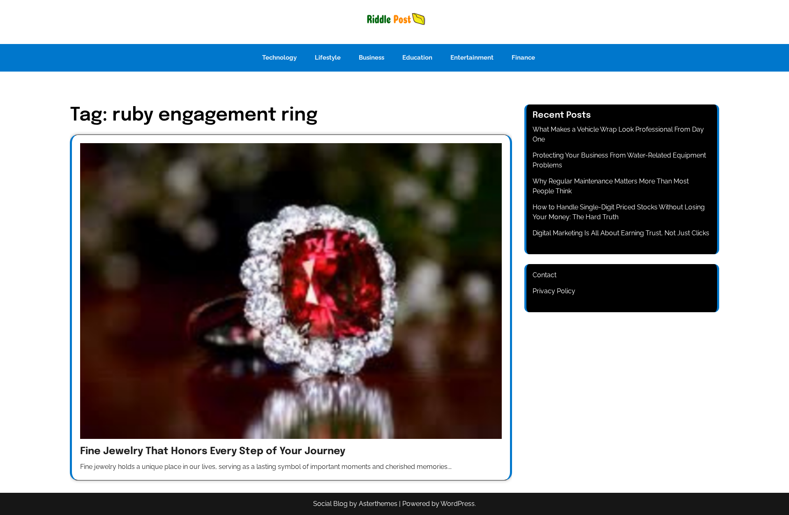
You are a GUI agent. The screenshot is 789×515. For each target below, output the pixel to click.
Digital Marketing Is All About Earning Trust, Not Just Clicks (621, 233)
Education (417, 57)
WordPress (458, 504)
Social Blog (330, 504)
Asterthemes (378, 504)
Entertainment (472, 57)
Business (371, 57)
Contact (544, 275)
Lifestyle (328, 57)
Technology (279, 57)
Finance (523, 57)
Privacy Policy (554, 291)
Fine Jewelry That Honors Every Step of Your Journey (212, 451)
